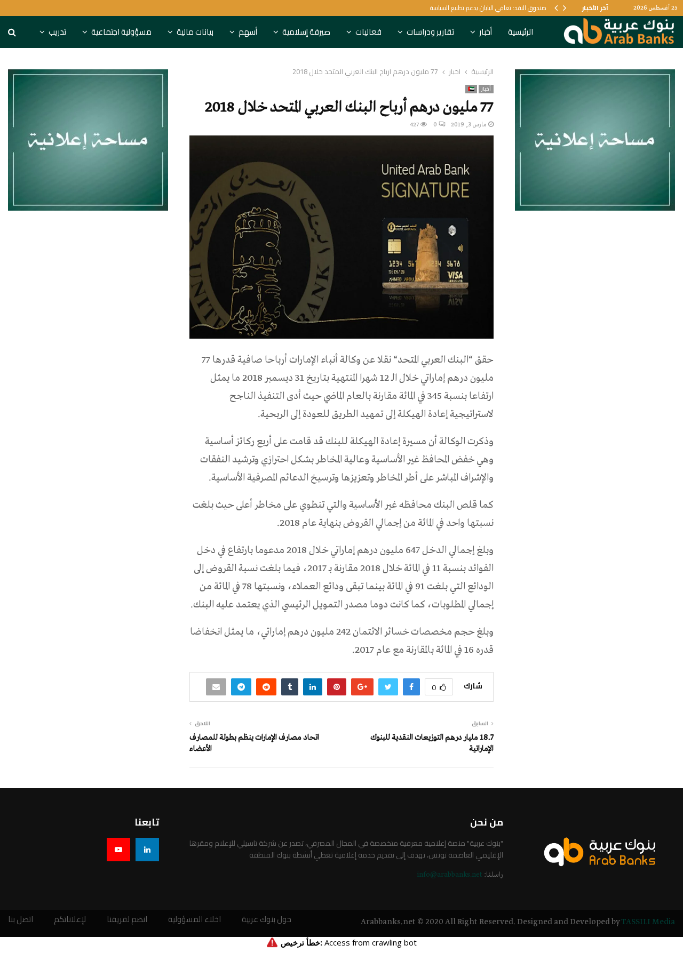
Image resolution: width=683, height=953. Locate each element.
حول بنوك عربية (266, 920)
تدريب (57, 31)
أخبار (485, 31)
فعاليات (368, 31)
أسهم (248, 31)
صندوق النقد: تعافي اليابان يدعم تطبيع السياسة (488, 8)
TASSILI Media (648, 922)
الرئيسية (520, 31)
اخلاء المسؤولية (194, 920)
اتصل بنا (20, 920)
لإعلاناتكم (70, 920)
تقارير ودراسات (430, 31)
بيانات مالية (195, 31)
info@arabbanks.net (449, 874)
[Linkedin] (147, 849)
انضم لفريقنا (127, 920)
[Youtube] (118, 849)
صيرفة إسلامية (306, 31)
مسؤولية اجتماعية (121, 31)
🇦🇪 (471, 89)
